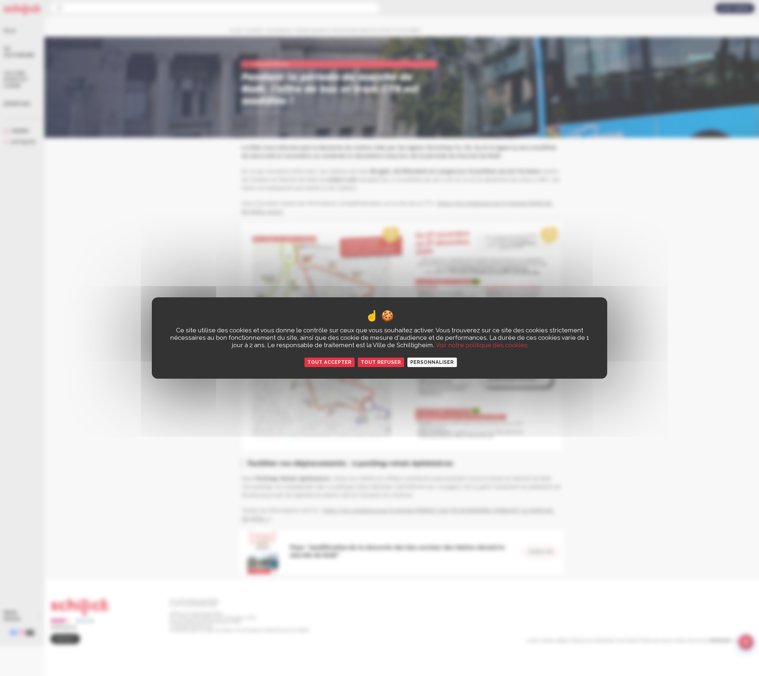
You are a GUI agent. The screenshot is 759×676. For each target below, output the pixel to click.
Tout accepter (329, 362)
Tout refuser (381, 362)
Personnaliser (432, 362)
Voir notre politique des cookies (481, 345)
